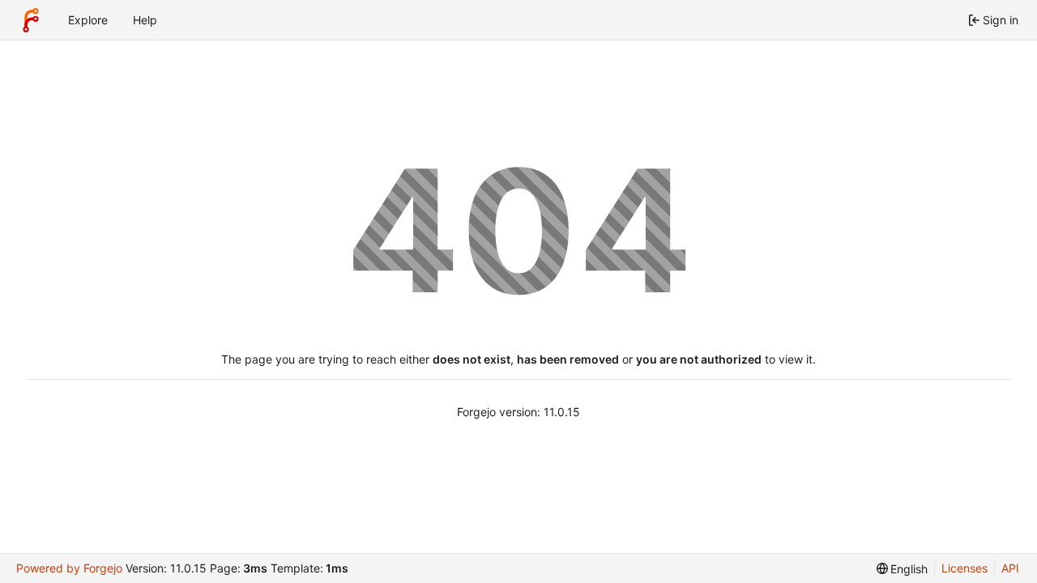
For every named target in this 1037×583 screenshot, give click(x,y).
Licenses (964, 568)
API (1010, 568)
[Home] (30, 20)
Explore (88, 20)
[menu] (902, 569)
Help (145, 20)
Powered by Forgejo (69, 568)
